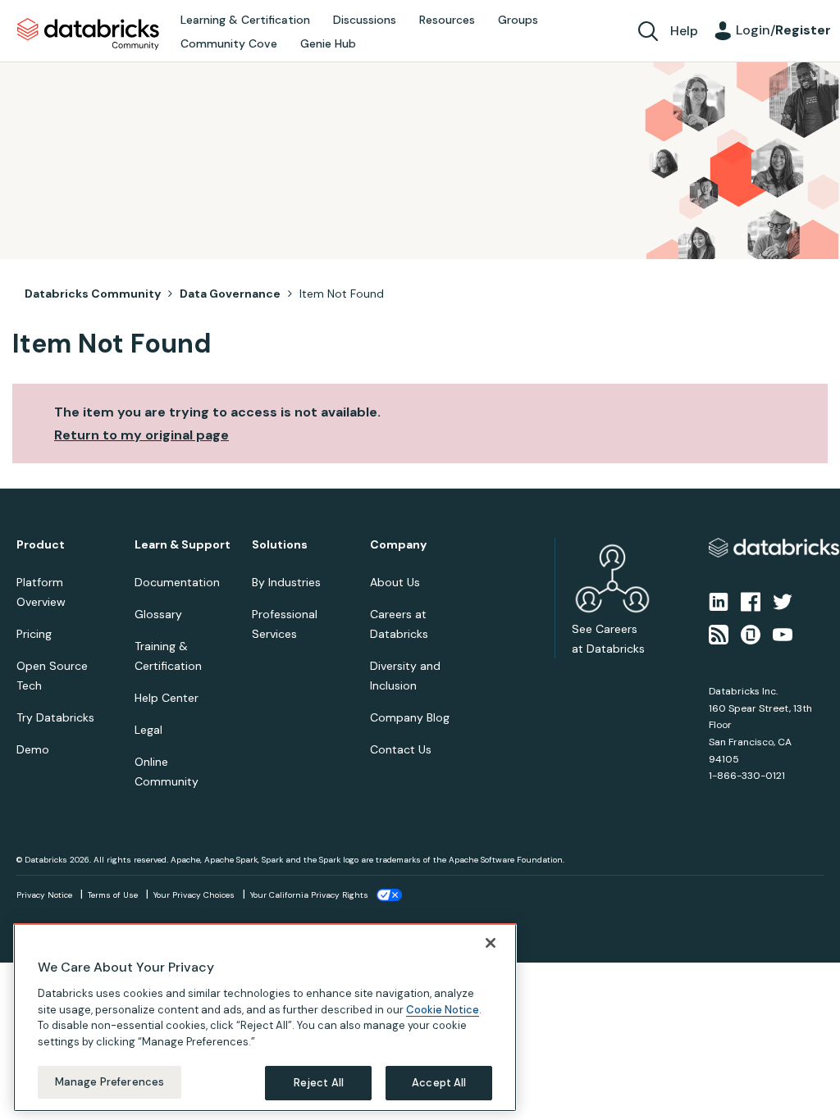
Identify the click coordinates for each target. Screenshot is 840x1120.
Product (40, 545)
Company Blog (410, 717)
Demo (32, 749)
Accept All (439, 1083)
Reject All (319, 1083)
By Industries (286, 582)
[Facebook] (750, 600)
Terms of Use (113, 895)
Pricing (34, 633)
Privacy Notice (44, 895)
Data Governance (230, 293)
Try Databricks (55, 717)
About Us (395, 582)
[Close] (490, 943)
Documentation (177, 582)
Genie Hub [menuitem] (328, 43)
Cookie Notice (442, 1010)
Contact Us (400, 749)
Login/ (783, 30)
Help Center (167, 697)
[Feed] (718, 633)
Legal (148, 729)
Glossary (158, 614)
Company (398, 545)
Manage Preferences (109, 1082)
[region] (265, 1017)
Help (684, 30)
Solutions (280, 545)
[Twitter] (782, 600)
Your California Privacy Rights (309, 895)
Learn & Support (183, 545)
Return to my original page (141, 435)
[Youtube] (782, 633)
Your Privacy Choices (194, 895)
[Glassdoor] (750, 633)
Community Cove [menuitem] (228, 43)
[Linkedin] (718, 600)
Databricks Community (88, 34)
